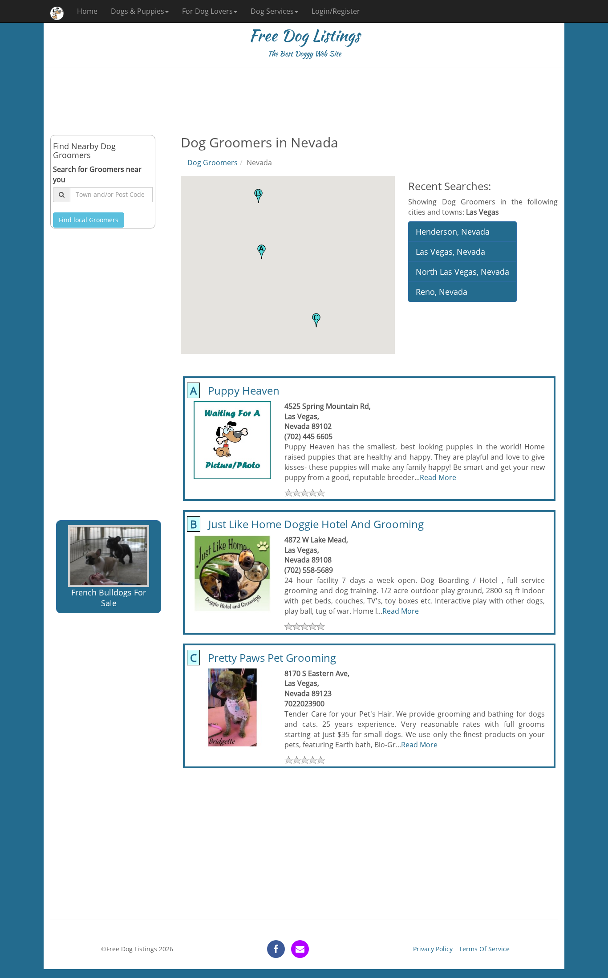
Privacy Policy (433, 949)
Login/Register (336, 11)
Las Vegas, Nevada (450, 251)
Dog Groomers (212, 162)
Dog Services (272, 11)
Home (87, 11)
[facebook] (276, 949)
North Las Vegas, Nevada (462, 271)
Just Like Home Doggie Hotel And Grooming (305, 524)
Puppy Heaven (233, 390)
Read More (438, 477)
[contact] (300, 949)
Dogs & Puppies (137, 11)
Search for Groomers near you (97, 174)
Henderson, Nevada (453, 231)
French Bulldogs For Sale (108, 597)
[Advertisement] (304, 102)
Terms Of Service (484, 949)
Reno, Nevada (441, 291)
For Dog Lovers (207, 11)
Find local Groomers (88, 220)
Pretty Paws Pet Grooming (261, 657)
